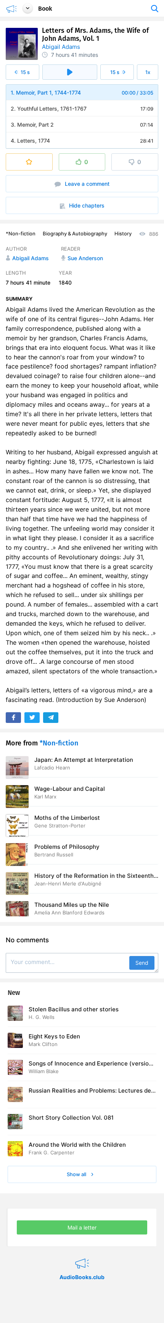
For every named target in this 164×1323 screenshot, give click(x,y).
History (123, 233)
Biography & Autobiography (75, 233)
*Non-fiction (20, 233)
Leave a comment (86, 183)
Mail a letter (82, 1227)
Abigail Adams (61, 46)
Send (141, 962)
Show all (77, 1174)
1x (147, 72)
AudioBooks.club (82, 1254)
